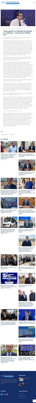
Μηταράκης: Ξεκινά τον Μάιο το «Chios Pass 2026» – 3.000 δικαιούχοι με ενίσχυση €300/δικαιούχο (26, 340)
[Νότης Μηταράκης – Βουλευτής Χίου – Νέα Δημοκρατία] (10, 2)
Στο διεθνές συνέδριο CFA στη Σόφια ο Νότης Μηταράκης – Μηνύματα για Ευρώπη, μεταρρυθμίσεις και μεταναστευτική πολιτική (26, 358)
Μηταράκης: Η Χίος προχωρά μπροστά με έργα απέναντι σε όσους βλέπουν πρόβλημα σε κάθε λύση (26, 268)
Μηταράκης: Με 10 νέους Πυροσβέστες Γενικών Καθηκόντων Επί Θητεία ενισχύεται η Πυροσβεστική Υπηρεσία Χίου (9, 211)
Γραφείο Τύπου (14, 28)
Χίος (21, 28)
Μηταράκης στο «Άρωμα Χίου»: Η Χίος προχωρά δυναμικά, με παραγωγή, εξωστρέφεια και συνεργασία (26, 230)
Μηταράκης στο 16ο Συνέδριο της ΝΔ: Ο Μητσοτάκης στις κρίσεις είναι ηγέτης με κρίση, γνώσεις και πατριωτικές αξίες (9, 286)
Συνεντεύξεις (12, 134)
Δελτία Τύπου (18, 28)
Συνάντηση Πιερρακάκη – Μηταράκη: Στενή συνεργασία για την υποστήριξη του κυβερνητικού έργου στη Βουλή (27, 155)
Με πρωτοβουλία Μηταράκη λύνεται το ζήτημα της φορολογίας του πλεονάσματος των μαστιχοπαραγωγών (26, 173)
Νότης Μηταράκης (4, 134)
